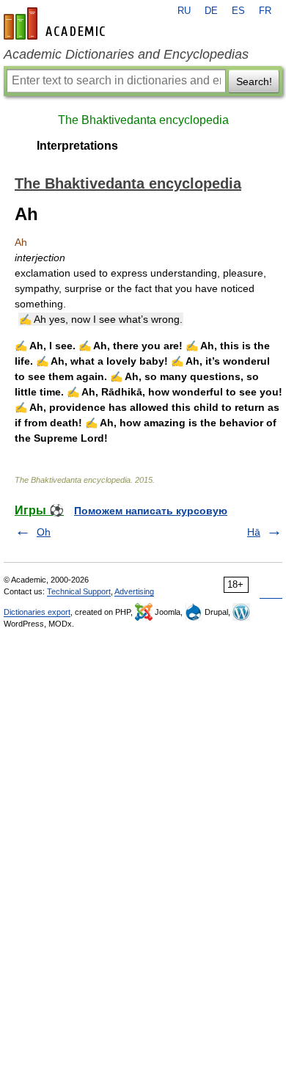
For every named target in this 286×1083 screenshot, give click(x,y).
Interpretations (77, 145)
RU (184, 11)
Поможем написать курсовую (150, 511)
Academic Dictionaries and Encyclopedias (126, 54)
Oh (44, 532)
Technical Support (79, 591)
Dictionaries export (37, 612)
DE (211, 11)
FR (265, 11)
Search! (254, 81)
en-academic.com (56, 23)
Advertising (134, 591)
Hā (253, 532)
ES (238, 11)
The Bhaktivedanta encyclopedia (143, 120)
